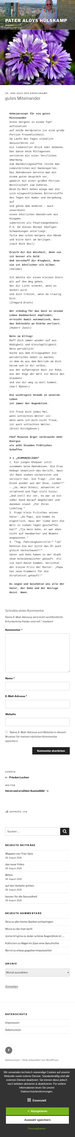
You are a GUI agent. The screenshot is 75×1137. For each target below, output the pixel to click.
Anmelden (11, 986)
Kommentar (13, 629)
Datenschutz (13, 1029)
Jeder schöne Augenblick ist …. (45, 936)
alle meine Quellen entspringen (34, 921)
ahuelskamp (39, 93)
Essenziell (39, 1100)
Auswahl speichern (37, 1119)
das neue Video (14, 864)
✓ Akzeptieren (37, 1111)
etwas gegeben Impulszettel (34, 950)
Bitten (9, 875)
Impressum (12, 1022)
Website (10, 714)
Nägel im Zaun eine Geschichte (40, 943)
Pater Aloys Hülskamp (36, 20)
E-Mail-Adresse (16, 696)
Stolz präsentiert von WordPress (40, 1059)
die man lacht (24, 929)
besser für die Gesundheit (21, 896)
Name (9, 678)
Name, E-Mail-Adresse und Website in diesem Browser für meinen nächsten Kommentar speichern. (35, 737)
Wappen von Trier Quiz (19, 853)
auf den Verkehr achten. (20, 885)
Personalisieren (37, 1128)
